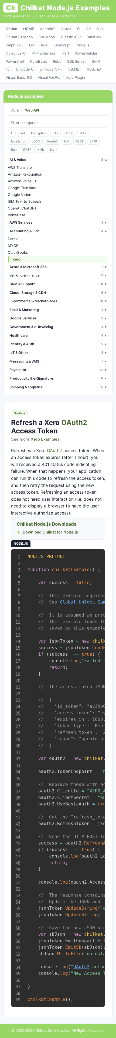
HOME (28, 29)
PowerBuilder (86, 53)
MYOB (13, 245)
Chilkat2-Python (19, 37)
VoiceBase (16, 215)
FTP (55, 133)
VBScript (94, 69)
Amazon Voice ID (22, 181)
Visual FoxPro (49, 77)
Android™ (47, 29)
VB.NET (74, 69)
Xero (16, 259)
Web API (32, 110)
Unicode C (25, 69)
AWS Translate (20, 167)
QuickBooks (18, 252)
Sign (13, 149)
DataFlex (94, 37)
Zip (52, 149)
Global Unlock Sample (87, 602)
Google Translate (22, 188)
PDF (67, 141)
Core (15, 110)
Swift (96, 61)
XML (40, 149)
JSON (36, 141)
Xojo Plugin (75, 77)
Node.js (82, 45)
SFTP (93, 141)
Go (31, 45)
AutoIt (66, 29)
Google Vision (19, 194)
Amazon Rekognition (25, 174)
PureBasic (38, 61)
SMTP (27, 149)
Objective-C (16, 53)
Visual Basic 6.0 (19, 77)
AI (11, 133)
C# (88, 29)
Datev (13, 239)
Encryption (39, 133)
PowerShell (15, 61)
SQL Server (76, 61)
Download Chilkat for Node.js (50, 532)
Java (43, 45)
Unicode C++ (51, 69)
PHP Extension (44, 53)
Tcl (8, 69)
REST (79, 141)
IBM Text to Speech (24, 201)
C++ (100, 29)
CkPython (47, 37)
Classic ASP (71, 37)
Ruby (57, 61)
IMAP (82, 133)
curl (22, 133)
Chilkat (12, 29)
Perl (65, 53)
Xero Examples (45, 439)
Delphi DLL (14, 45)
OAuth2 (52, 141)
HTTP (68, 133)
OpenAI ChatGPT (22, 208)
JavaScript (62, 45)
